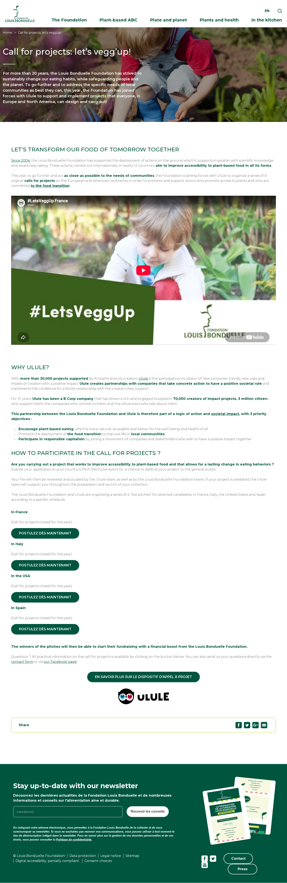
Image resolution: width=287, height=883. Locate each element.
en (267, 11)
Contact (238, 859)
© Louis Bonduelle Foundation (39, 856)
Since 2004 (20, 161)
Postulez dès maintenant (45, 533)
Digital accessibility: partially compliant (48, 861)
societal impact (225, 414)
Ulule (143, 379)
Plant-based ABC (118, 19)
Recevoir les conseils (148, 811)
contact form (22, 662)
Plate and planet (168, 19)
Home (7, 32)
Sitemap (132, 856)
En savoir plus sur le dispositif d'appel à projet (143, 677)
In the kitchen (266, 19)
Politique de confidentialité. (74, 839)
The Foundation (69, 19)
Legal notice (110, 856)
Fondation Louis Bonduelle (20, 13)
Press (243, 869)
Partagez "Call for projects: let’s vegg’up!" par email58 (264, 725)
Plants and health (219, 19)
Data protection (82, 856)
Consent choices (98, 861)
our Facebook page (60, 662)
